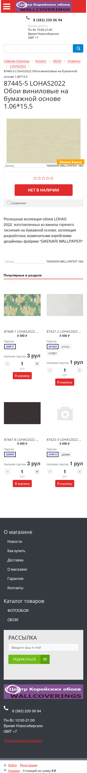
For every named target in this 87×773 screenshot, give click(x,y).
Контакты (15, 587)
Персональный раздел (23, 740)
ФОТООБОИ (18, 610)
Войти (12, 765)
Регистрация (28, 765)
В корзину (22, 375)
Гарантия (15, 578)
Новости (14, 541)
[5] (52, 177)
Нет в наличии (43, 190)
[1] (35, 177)
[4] (47, 177)
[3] (43, 177)
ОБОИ (12, 619)
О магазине (17, 569)
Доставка (15, 560)
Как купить (16, 550)
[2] (39, 177)
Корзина (14, 770)
